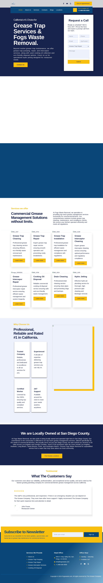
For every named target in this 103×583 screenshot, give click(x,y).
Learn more (19, 260)
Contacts (44, 10)
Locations (59, 10)
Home (20, 10)
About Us (28, 10)
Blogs (52, 10)
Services (36, 10)
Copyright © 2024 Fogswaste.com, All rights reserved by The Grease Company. (75, 576)
